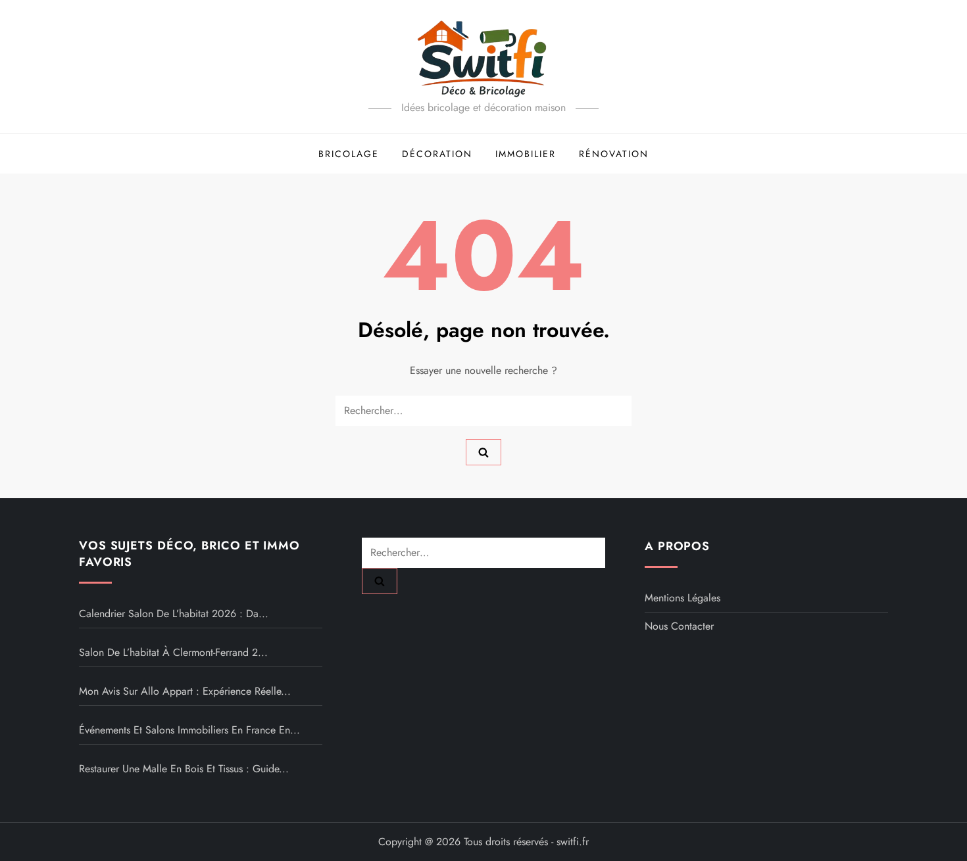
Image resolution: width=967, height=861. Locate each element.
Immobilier (525, 153)
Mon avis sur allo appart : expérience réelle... (185, 691)
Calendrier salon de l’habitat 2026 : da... (173, 613)
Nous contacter (679, 626)
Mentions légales (682, 597)
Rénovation (614, 153)
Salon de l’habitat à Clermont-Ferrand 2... (173, 652)
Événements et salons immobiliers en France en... (189, 729)
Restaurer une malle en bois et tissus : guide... (184, 768)
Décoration (437, 153)
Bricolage (348, 153)
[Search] (483, 452)
